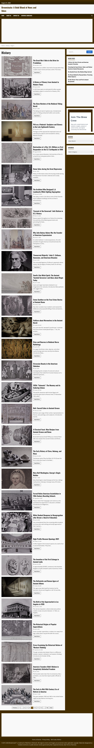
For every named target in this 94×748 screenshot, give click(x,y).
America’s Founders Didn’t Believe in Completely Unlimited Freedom (16, 673)
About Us (8, 15)
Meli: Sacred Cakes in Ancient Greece (16, 414)
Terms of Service (36, 739)
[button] (92, 15)
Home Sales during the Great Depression (16, 174)
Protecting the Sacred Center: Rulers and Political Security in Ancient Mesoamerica (80, 68)
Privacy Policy (46, 739)
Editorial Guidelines (26, 15)
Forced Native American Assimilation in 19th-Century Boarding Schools (16, 500)
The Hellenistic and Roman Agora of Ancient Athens (16, 587)
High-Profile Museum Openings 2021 (16, 544)
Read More (37, 73)
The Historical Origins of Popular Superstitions (16, 630)
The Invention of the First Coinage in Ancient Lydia (16, 565)
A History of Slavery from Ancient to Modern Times (16, 88)
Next (51, 707)
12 (41, 707)
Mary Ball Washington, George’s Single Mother (16, 479)
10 (34, 707)
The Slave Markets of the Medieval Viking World (16, 110)
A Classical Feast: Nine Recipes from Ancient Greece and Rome (16, 435)
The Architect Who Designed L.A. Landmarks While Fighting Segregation (16, 196)
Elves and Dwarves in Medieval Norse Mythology (16, 349)
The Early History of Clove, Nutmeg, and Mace (16, 457)
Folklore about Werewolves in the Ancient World (16, 327)
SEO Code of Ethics (56, 739)
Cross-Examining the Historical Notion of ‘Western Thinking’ (16, 652)
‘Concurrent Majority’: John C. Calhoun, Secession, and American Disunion (16, 261)
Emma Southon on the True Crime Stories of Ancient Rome (16, 305)
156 (47, 707)
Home (2, 15)
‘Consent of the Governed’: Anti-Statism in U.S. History (16, 218)
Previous (15, 707)
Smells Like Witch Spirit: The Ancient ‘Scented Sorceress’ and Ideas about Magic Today (16, 283)
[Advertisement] (47, 30)
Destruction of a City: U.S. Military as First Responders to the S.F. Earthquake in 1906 (16, 153)
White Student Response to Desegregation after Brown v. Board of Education (16, 522)
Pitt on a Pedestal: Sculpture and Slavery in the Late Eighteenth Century (16, 131)
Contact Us (16, 15)
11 (38, 707)
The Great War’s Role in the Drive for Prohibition (16, 66)
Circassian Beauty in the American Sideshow (16, 370)
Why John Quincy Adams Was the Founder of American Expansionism (16, 239)
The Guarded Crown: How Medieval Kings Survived (80, 72)
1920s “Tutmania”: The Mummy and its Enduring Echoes (16, 392)
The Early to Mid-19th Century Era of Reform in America (16, 695)
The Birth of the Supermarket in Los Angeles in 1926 (16, 608)
